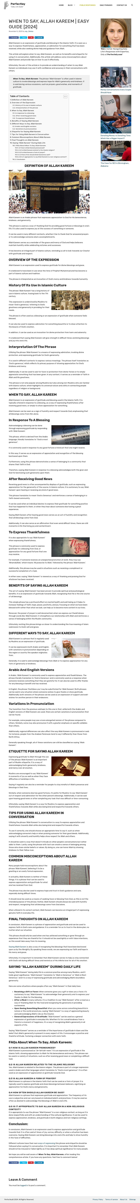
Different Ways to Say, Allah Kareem (27, 124)
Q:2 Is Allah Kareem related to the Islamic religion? (37, 150)
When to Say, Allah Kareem (23, 111)
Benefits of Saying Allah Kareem (25, 121)
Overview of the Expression (23, 103)
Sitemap (132, 1199)
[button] (132, 5)
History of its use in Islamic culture (28, 105)
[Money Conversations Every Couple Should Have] (116, 77)
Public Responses (87, 5)
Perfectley (18, 3)
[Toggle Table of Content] (64, 96)
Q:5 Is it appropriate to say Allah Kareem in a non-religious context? (43, 157)
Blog (70, 5)
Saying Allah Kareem (17, 947)
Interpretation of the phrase (27, 108)
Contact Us (122, 5)
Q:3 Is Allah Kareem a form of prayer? (32, 152)
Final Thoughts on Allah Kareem (25, 140)
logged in (24, 1185)
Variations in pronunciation (26, 129)
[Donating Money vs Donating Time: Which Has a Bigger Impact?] (116, 114)
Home (61, 5)
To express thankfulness (25, 118)
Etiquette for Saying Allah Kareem (26, 132)
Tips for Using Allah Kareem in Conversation (30, 134)
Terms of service (111, 1199)
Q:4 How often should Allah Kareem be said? (34, 155)
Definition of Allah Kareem (22, 100)
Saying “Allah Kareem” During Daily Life (29, 143)
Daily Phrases (106, 5)
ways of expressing (46, 1143)
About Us (123, 1199)
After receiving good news (26, 116)
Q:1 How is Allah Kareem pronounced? (32, 148)
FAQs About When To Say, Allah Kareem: (31, 145)
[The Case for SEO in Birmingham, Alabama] (116, 151)
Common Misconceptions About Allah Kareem (31, 137)
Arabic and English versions (25, 126)
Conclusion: (20, 159)
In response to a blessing (24, 113)
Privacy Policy (98, 1199)
